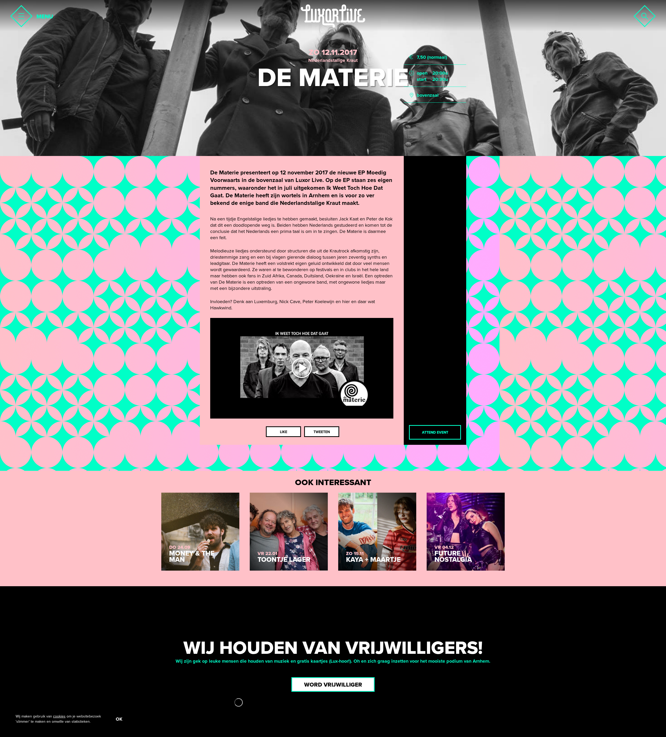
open (422, 73)
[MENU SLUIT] (19, 14)
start (421, 79)
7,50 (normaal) (432, 57)
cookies (59, 716)
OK (119, 719)
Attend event (435, 432)
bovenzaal (428, 95)
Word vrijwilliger (333, 684)
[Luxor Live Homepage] (333, 16)
